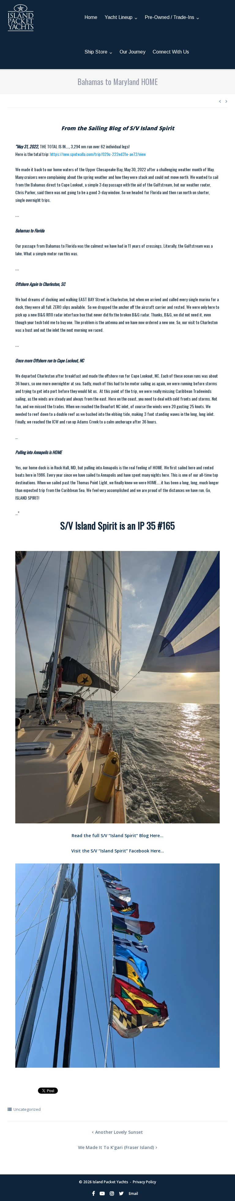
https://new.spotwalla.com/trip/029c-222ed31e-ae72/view (98, 154)
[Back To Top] (219, 1186)
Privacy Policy (144, 1181)
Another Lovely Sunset (119, 1132)
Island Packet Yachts (110, 1181)
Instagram (112, 1193)
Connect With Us (171, 51)
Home (90, 17)
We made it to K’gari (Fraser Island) (116, 1147)
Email (133, 1193)
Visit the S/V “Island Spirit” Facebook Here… (117, 851)
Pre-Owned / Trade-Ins (169, 17)
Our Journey (132, 51)
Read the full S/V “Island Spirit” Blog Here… (117, 835)
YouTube (102, 1193)
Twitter (121, 1193)
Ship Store (95, 51)
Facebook (93, 1193)
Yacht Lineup (118, 17)
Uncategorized (27, 1109)
